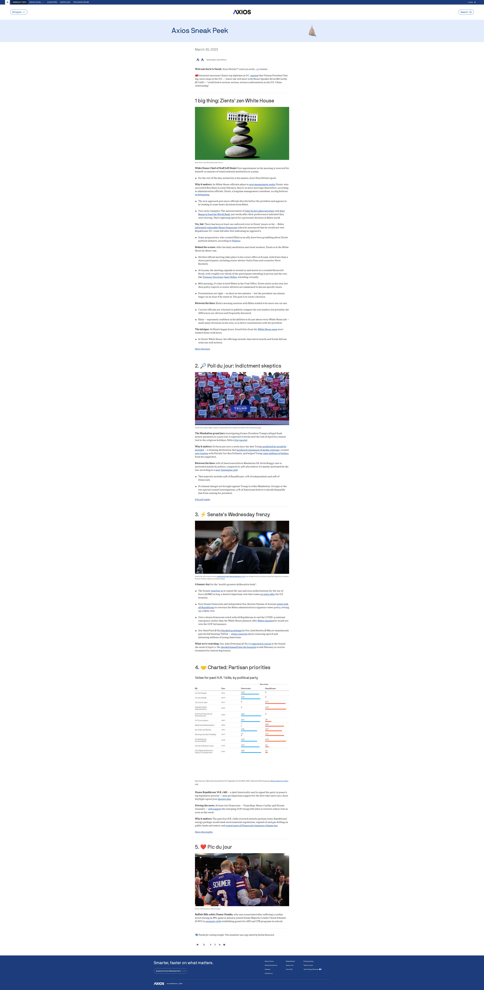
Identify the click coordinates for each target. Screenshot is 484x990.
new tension (201, 453)
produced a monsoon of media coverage (258, 450)
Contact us (269, 973)
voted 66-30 (217, 591)
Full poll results (202, 500)
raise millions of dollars (276, 453)
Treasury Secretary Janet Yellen (220, 277)
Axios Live (65, 2)
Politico (236, 241)
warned (254, 76)
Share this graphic (204, 832)
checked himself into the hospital (238, 647)
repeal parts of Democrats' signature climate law (252, 826)
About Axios (269, 961)
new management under (262, 184)
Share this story (202, 349)
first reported (241, 440)
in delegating (202, 195)
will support (214, 809)
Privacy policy (308, 961)
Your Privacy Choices (311, 969)
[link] (197, 945)
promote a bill (213, 921)
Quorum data (224, 799)
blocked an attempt (231, 631)
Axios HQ (289, 969)
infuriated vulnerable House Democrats (216, 228)
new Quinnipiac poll (227, 470)
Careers (267, 969)
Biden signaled (266, 621)
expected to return (261, 644)
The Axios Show (81, 2)
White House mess (267, 329)
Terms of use (308, 965)
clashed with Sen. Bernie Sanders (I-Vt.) (231, 576)
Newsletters (19, 2)
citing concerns (239, 634)
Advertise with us (271, 965)
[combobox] (37, 2)
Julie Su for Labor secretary (260, 211)
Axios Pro (52, 2)
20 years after (267, 594)
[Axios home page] (7, 2)
